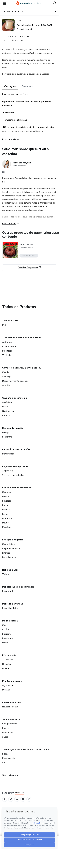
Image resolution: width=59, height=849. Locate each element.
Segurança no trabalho (13, 475)
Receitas (6, 415)
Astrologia (7, 342)
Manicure (6, 633)
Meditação (7, 350)
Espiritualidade (9, 346)
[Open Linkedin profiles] (17, 799)
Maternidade (8, 453)
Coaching (6, 376)
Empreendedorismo (11, 548)
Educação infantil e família (16, 449)
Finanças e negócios (12, 539)
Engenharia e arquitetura (15, 466)
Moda (5, 642)
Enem (5, 505)
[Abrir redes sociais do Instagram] (3, 172)
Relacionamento (10, 706)
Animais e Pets (10, 320)
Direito (5, 496)
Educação (6, 500)
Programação (8, 758)
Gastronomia (8, 411)
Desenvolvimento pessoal (15, 380)
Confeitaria (7, 402)
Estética (6, 629)
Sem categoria (10, 775)
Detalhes (27, 86)
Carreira (5, 372)
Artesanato (7, 659)
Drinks (5, 406)
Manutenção (8, 591)
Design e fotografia (12, 428)
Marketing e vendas (12, 603)
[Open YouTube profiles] (23, 799)
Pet (4, 325)
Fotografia (7, 436)
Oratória (6, 385)
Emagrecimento (9, 723)
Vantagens (10, 86)
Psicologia (7, 527)
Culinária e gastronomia (14, 397)
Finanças (6, 552)
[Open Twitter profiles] (11, 799)
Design (5, 432)
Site (4, 762)
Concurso (6, 492)
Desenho (6, 664)
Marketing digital (10, 608)
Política (5, 522)
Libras (5, 514)
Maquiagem (7, 638)
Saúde (5, 736)
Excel (5, 753)
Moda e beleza (10, 620)
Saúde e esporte (11, 719)
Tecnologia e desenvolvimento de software (25, 749)
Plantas (6, 689)
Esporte (6, 728)
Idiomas (6, 509)
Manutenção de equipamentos (18, 586)
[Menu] (4, 3)
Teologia (6, 355)
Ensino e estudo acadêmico (16, 487)
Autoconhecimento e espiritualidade (21, 337)
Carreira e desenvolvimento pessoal (21, 367)
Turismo (6, 574)
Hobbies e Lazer (10, 569)
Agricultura (7, 685)
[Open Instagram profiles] (29, 799)
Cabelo (5, 625)
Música (5, 668)
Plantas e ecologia (12, 681)
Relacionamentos (11, 702)
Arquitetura (7, 470)
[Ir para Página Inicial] (28, 3)
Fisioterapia (7, 732)
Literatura (7, 518)
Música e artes (10, 655)
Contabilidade (8, 544)
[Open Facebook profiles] (5, 799)
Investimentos (9, 557)
